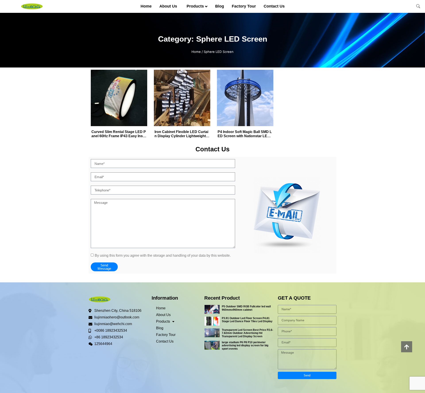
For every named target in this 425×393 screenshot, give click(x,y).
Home (146, 6)
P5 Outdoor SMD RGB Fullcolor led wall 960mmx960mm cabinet (246, 308)
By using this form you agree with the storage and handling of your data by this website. (163, 255)
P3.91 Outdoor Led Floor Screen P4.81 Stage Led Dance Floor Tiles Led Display (247, 320)
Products (195, 6)
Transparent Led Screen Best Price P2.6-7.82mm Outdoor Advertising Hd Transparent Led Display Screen (247, 333)
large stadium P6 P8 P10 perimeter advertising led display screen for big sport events (245, 345)
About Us (168, 6)
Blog (219, 6)
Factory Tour (244, 6)
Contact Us (274, 6)
